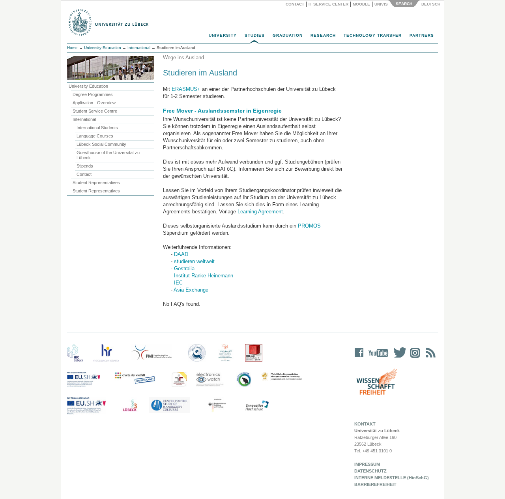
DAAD (181, 254)
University (223, 35)
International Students (97, 127)
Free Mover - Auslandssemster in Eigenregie (222, 110)
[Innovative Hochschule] (256, 405)
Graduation (288, 35)
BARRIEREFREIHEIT (375, 484)
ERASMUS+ (186, 89)
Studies (255, 35)
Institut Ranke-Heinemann (203, 276)
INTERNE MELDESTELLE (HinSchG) (391, 477)
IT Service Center (328, 4)
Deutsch (430, 4)
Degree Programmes (93, 94)
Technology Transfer (373, 35)
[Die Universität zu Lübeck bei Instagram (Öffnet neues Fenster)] (413, 358)
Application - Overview (94, 102)
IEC (178, 283)
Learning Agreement (260, 212)
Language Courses (95, 136)
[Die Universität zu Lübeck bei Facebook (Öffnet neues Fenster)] (359, 358)
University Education (102, 47)
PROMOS (309, 226)
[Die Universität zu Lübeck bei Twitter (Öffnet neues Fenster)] (398, 358)
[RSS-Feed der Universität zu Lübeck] (429, 358)
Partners (422, 35)
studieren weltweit (194, 261)
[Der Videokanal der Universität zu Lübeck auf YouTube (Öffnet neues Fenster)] (377, 358)
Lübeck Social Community (101, 144)
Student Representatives (96, 182)
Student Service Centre (95, 111)
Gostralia (184, 268)
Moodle (361, 4)
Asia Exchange (191, 290)
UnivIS (381, 4)
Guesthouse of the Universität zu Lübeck (108, 155)
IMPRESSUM (367, 464)
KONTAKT (365, 424)
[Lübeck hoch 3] (129, 405)
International (138, 47)
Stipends (85, 166)
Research (323, 35)
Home (72, 47)
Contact (295, 4)
